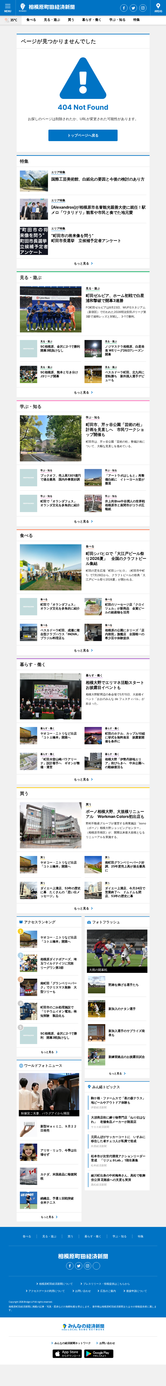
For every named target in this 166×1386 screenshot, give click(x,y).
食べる (31, 20)
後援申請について (136, 1291)
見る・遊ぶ (52, 20)
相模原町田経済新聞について (56, 1283)
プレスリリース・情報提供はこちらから (106, 1283)
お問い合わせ (83, 1291)
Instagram (143, 8)
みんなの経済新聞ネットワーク (83, 1327)
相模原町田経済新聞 (47, 7)
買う (71, 20)
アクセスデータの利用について (47, 1291)
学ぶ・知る (117, 20)
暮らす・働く (92, 20)
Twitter (133, 8)
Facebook (124, 8)
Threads (96, 1266)
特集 (136, 20)
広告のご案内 (108, 1291)
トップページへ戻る (83, 135)
